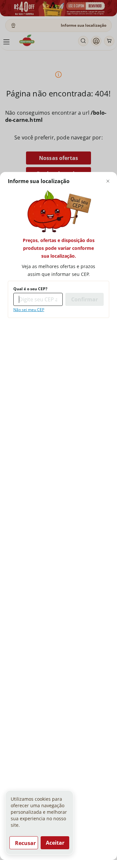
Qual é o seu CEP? (30, 289)
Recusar (25, 843)
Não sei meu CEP (28, 309)
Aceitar (55, 842)
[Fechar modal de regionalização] (108, 181)
